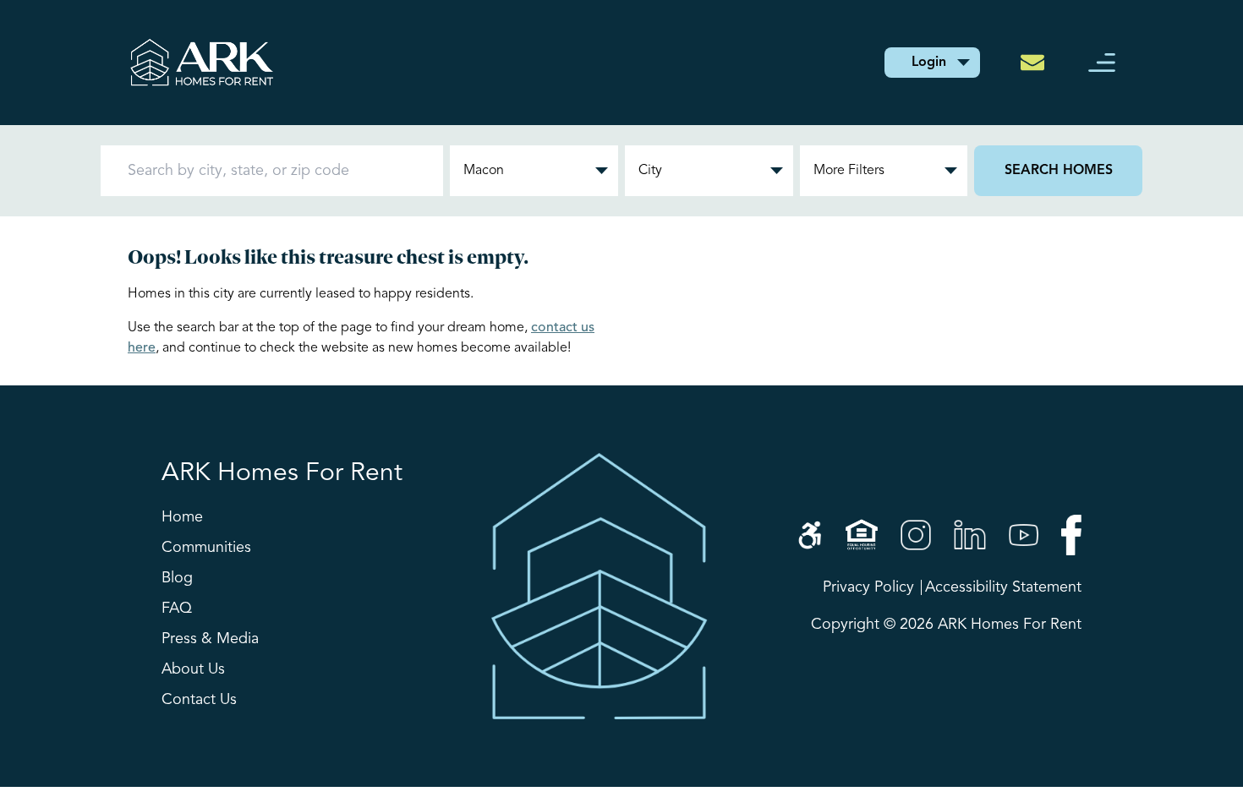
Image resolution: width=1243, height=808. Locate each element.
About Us (193, 669)
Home (182, 517)
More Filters (848, 170)
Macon (483, 170)
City (650, 170)
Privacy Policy (868, 587)
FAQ (177, 608)
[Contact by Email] (1037, 62)
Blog (177, 578)
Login (929, 62)
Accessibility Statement (1003, 587)
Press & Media (210, 639)
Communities (206, 547)
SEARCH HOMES (1059, 170)
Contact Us (199, 699)
